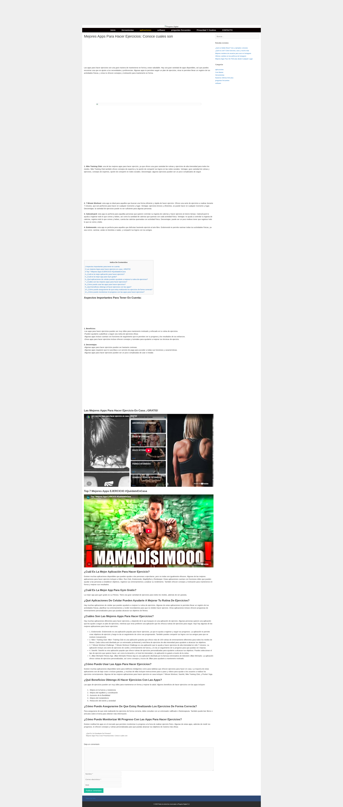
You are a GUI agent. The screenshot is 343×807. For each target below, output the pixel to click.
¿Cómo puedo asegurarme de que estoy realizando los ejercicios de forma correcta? (118, 289)
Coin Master (219, 72)
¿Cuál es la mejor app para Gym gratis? (101, 277)
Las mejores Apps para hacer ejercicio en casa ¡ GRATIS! (108, 269)
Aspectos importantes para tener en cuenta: (102, 266)
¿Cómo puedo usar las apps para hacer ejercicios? (105, 284)
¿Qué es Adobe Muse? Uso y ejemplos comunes (231, 48)
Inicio (112, 30)
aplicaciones (145, 30)
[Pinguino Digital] (171, 26)
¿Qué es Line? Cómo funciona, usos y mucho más (232, 50)
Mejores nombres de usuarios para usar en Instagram (233, 53)
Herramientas (128, 30)
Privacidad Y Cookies (206, 30)
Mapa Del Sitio (90, 798)
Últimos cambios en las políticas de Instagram (230, 56)
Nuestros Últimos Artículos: (224, 78)
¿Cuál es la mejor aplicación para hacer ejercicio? (105, 274)
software (161, 30)
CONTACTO (227, 30)
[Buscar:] (237, 36)
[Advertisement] (53, 12)
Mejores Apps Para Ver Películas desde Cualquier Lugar (234, 59)
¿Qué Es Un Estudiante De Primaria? (98, 733)
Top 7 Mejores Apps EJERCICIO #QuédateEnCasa (105, 272)
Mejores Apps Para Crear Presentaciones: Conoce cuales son (106, 736)
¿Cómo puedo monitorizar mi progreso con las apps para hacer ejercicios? (115, 292)
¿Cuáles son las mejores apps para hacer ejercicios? (106, 282)
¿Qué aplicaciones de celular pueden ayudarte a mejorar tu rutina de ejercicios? (116, 279)
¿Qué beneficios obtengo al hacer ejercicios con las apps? (108, 287)
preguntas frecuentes (181, 30)
